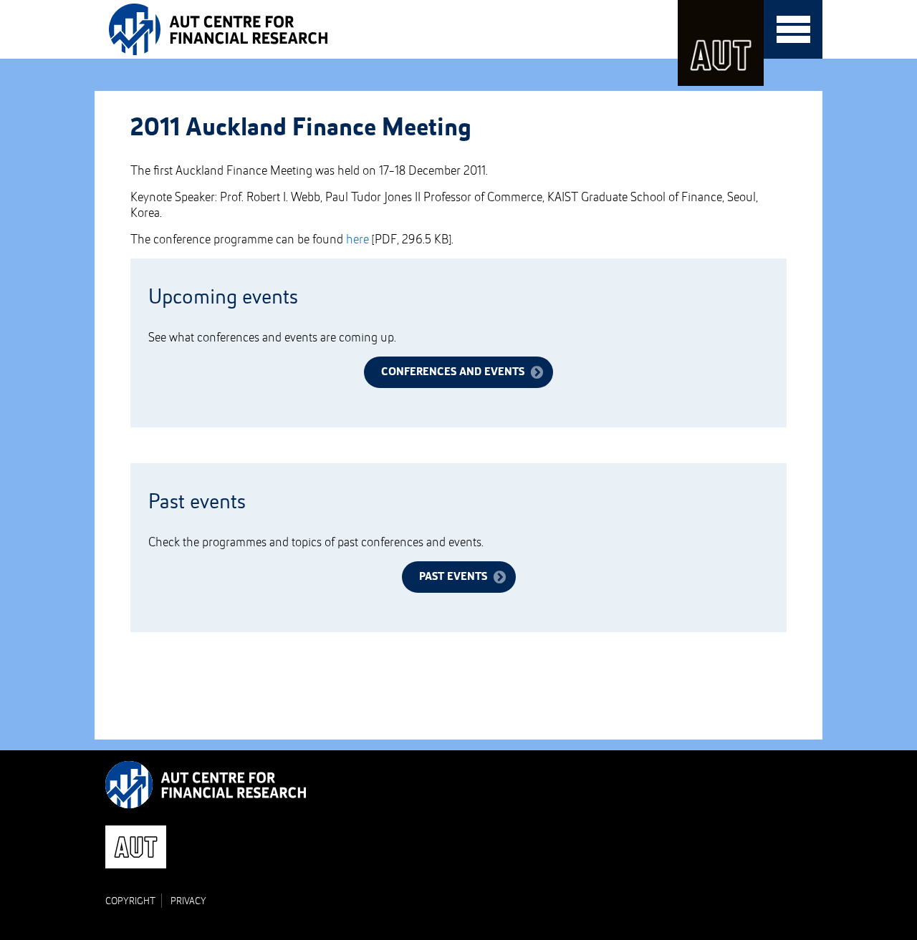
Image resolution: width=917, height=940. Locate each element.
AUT (721, 43)
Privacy (188, 901)
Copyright (130, 901)
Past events (453, 577)
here (357, 239)
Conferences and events (452, 372)
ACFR (223, 29)
